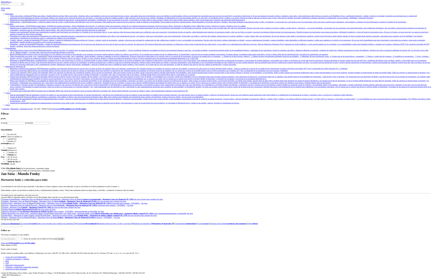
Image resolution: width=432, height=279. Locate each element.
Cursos (7, 93)
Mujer (11, 143)
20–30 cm (12, 157)
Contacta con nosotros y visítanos (17, 259)
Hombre (12, 141)
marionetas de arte (26, 109)
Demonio (12, 150)
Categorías (5, 109)
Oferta (7, 105)
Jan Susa (160, 199)
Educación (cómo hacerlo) (14, 265)
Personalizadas (10, 48)
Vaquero (12, 148)
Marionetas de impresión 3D (15, 67)
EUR (3, 123)
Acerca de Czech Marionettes (15, 257)
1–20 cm (12, 155)
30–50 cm (12, 159)
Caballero (12, 152)
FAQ (7, 263)
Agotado (12, 139)
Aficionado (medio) (16, 171)
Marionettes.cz (6, 2)
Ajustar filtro (74, 197)
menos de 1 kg (14, 162)
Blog (7, 261)
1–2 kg (11, 164)
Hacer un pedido (15, 137)
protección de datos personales (16, 269)
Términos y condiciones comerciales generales (21, 267)
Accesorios (9, 24)
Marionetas (9, 14)
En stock (12, 134)
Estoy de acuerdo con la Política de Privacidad (40, 239)
